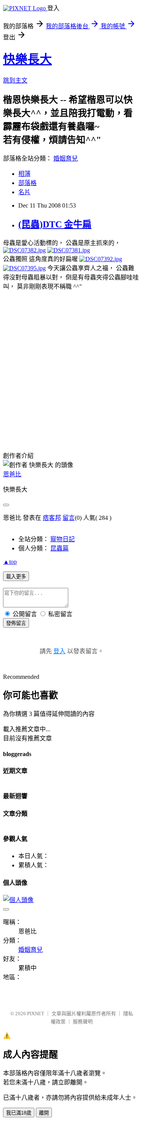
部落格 (27, 183)
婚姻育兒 (65, 158)
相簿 (24, 173)
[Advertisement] (71, 362)
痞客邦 (52, 517)
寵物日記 (62, 539)
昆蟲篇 (59, 548)
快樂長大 (27, 59)
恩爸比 (12, 474)
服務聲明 (83, 1021)
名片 (24, 192)
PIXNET (35, 1013)
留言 (69, 517)
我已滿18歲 (18, 1113)
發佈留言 (16, 623)
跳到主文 (15, 80)
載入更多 (16, 576)
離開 (44, 1113)
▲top (10, 561)
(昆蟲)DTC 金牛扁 (55, 224)
